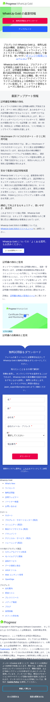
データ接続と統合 (12, 566)
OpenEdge (9, 579)
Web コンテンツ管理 (14, 575)
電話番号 (11, 444)
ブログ (8, 607)
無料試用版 (10, 493)
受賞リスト (10, 593)
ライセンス (10, 488)
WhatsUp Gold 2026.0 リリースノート (17, 229)
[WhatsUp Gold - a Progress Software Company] (25, 3)
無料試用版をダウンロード (27, 21)
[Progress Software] (8, 624)
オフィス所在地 (12, 616)
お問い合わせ (11, 506)
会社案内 (9, 589)
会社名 (10, 417)
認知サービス (11, 561)
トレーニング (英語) (13, 543)
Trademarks (5, 649)
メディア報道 (11, 602)
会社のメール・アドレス (19, 426)
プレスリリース (12, 598)
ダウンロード (25, 456)
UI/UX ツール (10, 570)
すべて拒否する (13, 696)
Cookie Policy (13, 682)
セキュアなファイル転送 (15, 552)
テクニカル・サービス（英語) (18, 538)
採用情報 (9, 611)
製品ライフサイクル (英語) (16, 529)
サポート (9, 516)
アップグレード (25, 29)
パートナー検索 (11, 502)
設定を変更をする (37, 696)
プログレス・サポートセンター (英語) (21, 520)
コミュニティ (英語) (13, 525)
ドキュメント (11, 534)
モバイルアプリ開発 (13, 557)
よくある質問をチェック (13, 250)
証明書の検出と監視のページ (22, 296)
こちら (26, 469)
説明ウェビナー (12, 497)
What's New (10, 484)
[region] (25, 680)
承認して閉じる (25, 688)
